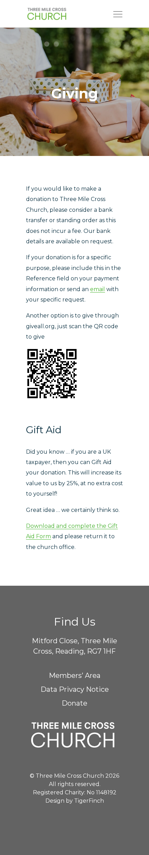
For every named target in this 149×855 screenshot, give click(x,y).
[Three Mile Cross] (57, 14)
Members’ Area (74, 675)
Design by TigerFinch (74, 800)
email (97, 289)
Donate (74, 703)
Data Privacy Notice (75, 689)
